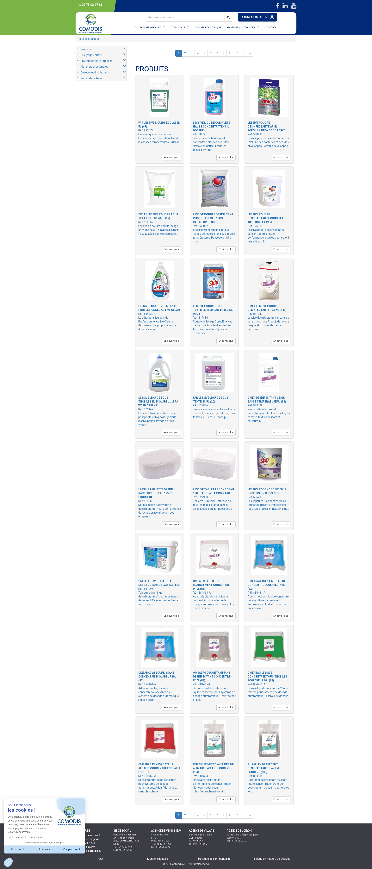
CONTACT (270, 27)
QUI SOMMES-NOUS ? (148, 27)
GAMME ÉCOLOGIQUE (208, 27)
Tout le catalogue (89, 38)
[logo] (93, 23)
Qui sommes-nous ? (88, 835)
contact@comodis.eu (89, 850)
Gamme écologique (87, 839)
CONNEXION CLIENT (255, 17)
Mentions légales (157, 858)
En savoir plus (171, 157)
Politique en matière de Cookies (271, 858)
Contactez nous (85, 843)
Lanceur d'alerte (85, 846)
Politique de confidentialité (214, 858)
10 (237, 53)
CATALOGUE (178, 27)
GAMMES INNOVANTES (241, 27)
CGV (101, 858)
